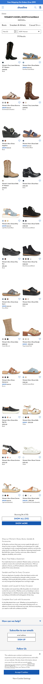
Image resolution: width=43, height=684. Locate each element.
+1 (30, 259)
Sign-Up (21, 639)
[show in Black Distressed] (23, 221)
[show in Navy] (3, 299)
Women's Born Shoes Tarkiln (31, 224)
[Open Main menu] (3, 7)
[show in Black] (3, 62)
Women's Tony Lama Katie (30, 105)
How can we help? (11, 621)
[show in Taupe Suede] (5, 221)
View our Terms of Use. (22, 667)
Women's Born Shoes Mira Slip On (10, 421)
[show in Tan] (3, 181)
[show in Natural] (7, 417)
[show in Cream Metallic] (28, 495)
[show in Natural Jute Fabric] (26, 339)
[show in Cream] (3, 339)
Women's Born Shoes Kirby (10, 224)
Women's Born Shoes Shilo (30, 302)
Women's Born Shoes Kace (30, 183)
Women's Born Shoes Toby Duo (10, 263)
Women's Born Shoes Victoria (31, 460)
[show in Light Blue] (5, 102)
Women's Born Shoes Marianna (8, 381)
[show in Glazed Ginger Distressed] (26, 259)
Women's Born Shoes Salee (10, 342)
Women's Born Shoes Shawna (11, 105)
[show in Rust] (7, 457)
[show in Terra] (5, 259)
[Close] (40, 654)
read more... (22, 20)
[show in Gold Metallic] (3, 102)
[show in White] (26, 102)
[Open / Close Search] (35, 7)
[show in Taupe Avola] (5, 339)
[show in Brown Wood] (7, 299)
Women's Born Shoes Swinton (11, 460)
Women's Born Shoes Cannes (10, 498)
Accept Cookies (21, 672)
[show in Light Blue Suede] (3, 221)
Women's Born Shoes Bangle (31, 342)
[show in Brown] (7, 102)
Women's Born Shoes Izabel (31, 498)
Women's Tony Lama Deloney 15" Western (11, 66)
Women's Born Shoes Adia (30, 380)
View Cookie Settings (21, 678)
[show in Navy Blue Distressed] (26, 221)
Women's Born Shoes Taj (30, 262)
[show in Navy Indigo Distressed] (28, 259)
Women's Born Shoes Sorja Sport (10, 303)
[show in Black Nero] (26, 495)
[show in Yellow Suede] (7, 221)
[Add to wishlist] (19, 62)
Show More (28, 523)
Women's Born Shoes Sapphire (8, 144)
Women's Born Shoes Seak (30, 143)
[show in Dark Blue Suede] (23, 62)
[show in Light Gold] (28, 339)
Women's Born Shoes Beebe (31, 65)
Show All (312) (27, 518)
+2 (10, 417)
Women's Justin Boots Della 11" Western (10, 184)
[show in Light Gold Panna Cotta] (28, 299)
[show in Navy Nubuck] (23, 141)
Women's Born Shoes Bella (30, 420)
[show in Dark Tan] (28, 417)
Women (4, 13)
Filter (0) (7, 31)
